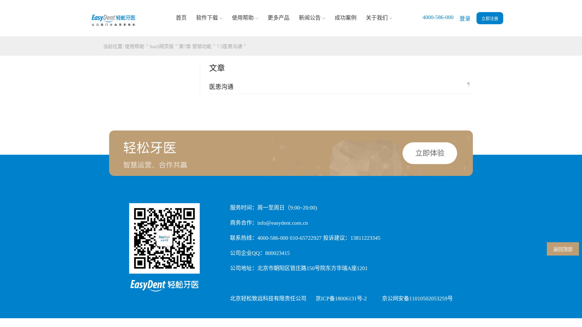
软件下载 (207, 18)
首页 (181, 18)
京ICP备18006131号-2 (341, 299)
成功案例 (345, 18)
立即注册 (489, 18)
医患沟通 (339, 86)
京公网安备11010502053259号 (417, 299)
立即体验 (429, 153)
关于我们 (377, 18)
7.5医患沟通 (229, 46)
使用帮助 (243, 18)
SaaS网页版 (161, 46)
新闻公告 (310, 18)
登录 (465, 19)
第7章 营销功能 (195, 46)
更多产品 (278, 18)
